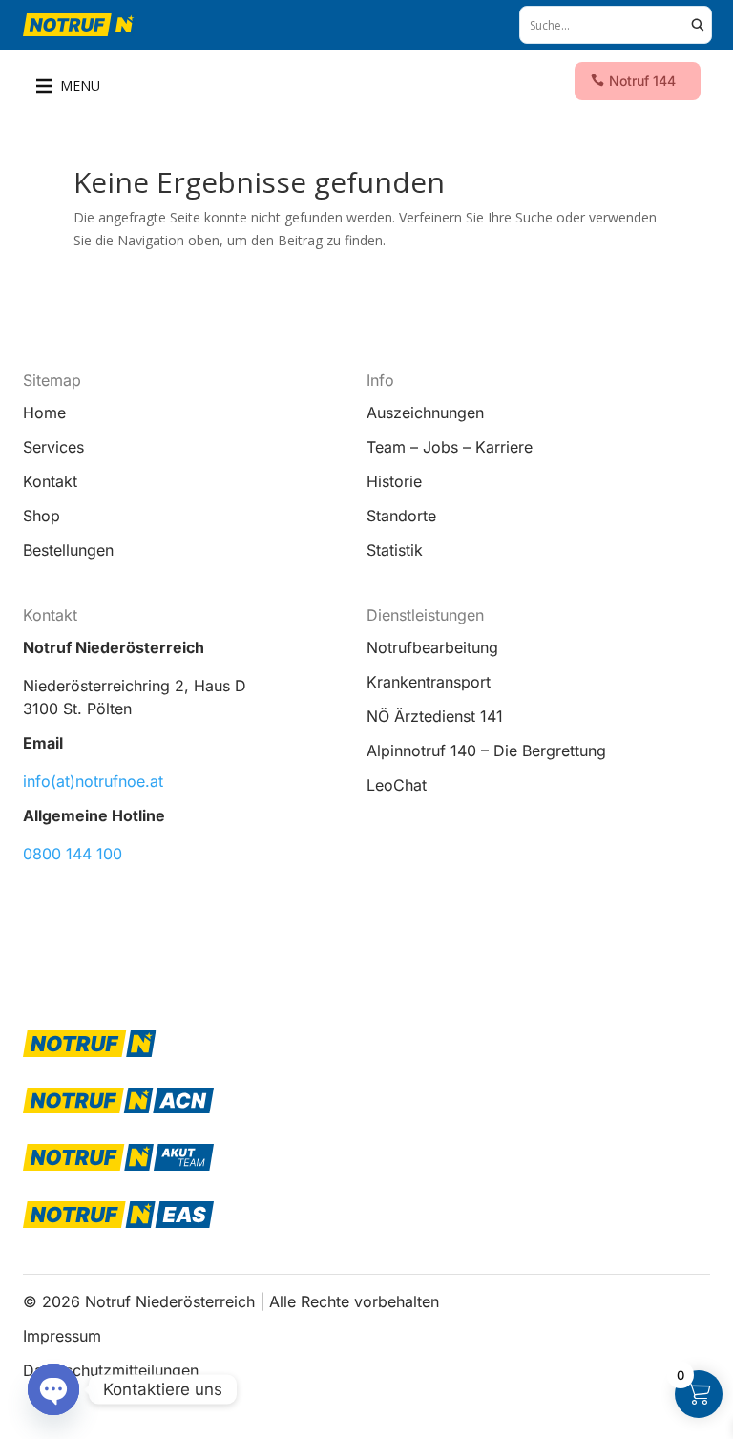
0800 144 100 (72, 853)
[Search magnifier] (697, 24)
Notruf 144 (642, 81)
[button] (80, 86)
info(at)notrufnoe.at (93, 781)
